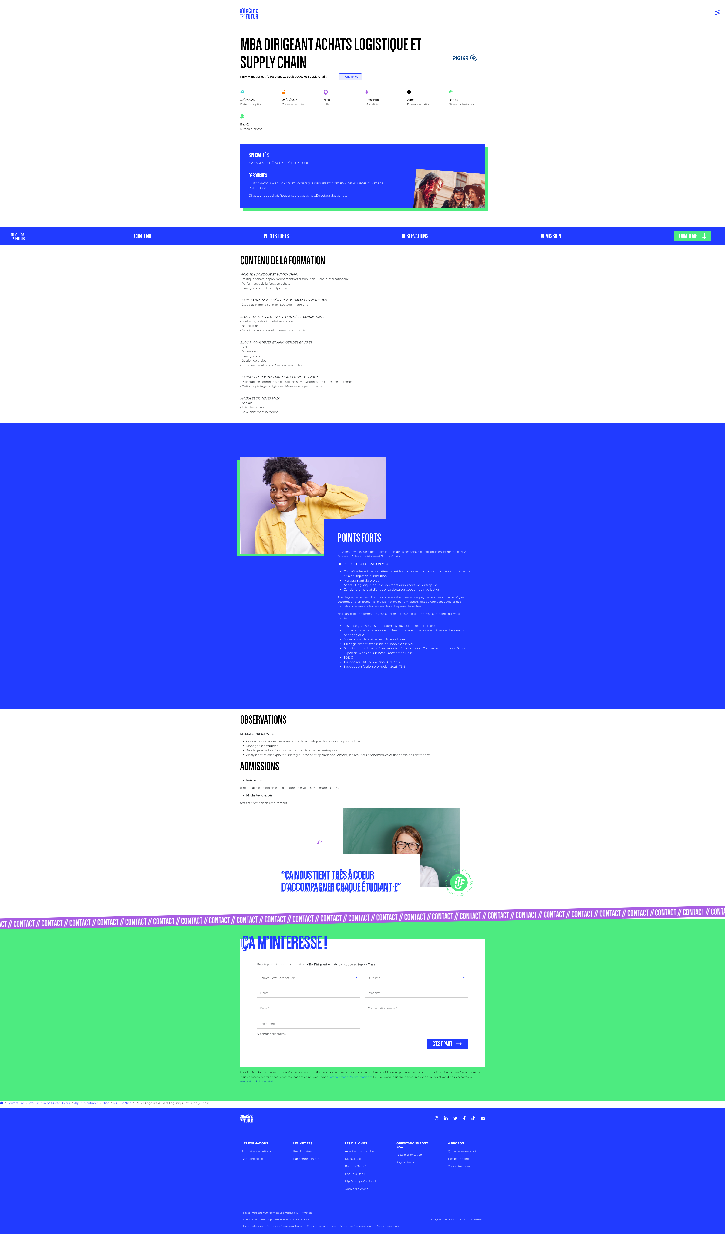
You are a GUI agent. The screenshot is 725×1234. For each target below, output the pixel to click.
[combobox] (308, 977)
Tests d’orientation (409, 1154)
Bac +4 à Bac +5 (356, 1174)
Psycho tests (405, 1162)
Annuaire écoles (253, 1159)
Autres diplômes (356, 1189)
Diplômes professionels (361, 1181)
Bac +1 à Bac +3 (355, 1166)
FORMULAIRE (688, 236)
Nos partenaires (459, 1159)
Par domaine (302, 1151)
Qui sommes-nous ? (462, 1151)
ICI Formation (304, 1212)
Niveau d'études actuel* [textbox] (278, 978)
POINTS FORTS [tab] (276, 236)
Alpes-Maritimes (86, 1103)
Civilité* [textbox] (374, 978)
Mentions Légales (253, 1226)
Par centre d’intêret (307, 1159)
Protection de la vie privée (257, 1081)
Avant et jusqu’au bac (360, 1151)
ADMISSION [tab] (551, 236)
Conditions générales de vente (356, 1226)
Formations (16, 1103)
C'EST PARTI (443, 1043)
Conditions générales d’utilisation (284, 1226)
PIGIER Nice (350, 76)
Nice (106, 1103)
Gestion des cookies (388, 1226)
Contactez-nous (459, 1166)
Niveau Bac (353, 1159)
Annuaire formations (256, 1151)
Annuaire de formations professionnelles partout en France (276, 1219)
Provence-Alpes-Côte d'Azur (49, 1103)
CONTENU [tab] (142, 236)
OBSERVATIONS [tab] (415, 236)
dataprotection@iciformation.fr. (351, 1077)
